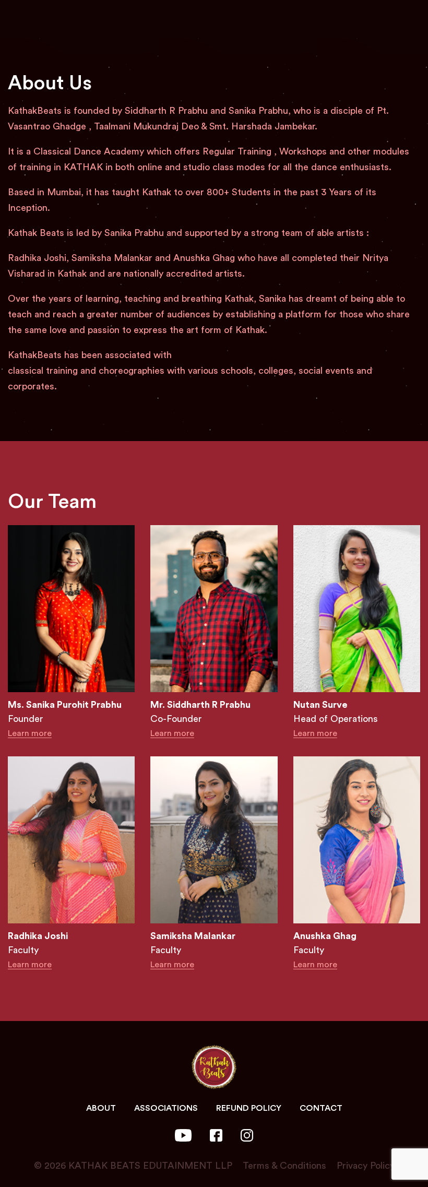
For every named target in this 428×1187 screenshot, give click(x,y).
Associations (166, 1108)
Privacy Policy (362, 1165)
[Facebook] (216, 1134)
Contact (321, 1108)
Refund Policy (248, 1108)
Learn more (30, 733)
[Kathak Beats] (214, 1067)
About (101, 1108)
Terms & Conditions (280, 1165)
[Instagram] (247, 1134)
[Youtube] (183, 1134)
